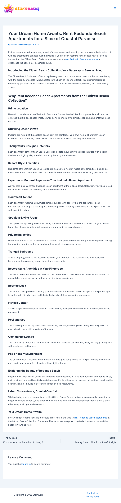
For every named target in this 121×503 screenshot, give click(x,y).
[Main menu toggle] (115, 8)
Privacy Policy (92, 496)
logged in (26, 464)
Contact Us (92, 493)
